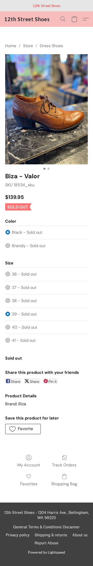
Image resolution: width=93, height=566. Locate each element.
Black (27, 232)
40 (24, 327)
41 (24, 340)
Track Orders (64, 465)
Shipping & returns (51, 535)
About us (80, 535)
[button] (27, 19)
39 (24, 314)
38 (24, 300)
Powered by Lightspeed (46, 552)
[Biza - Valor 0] (46, 109)
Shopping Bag (64, 484)
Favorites (28, 484)
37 (24, 287)
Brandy (28, 245)
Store (28, 45)
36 (24, 274)
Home (10, 45)
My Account (28, 465)
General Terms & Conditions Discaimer (46, 527)
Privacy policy (17, 535)
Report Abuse (46, 543)
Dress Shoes (51, 45)
